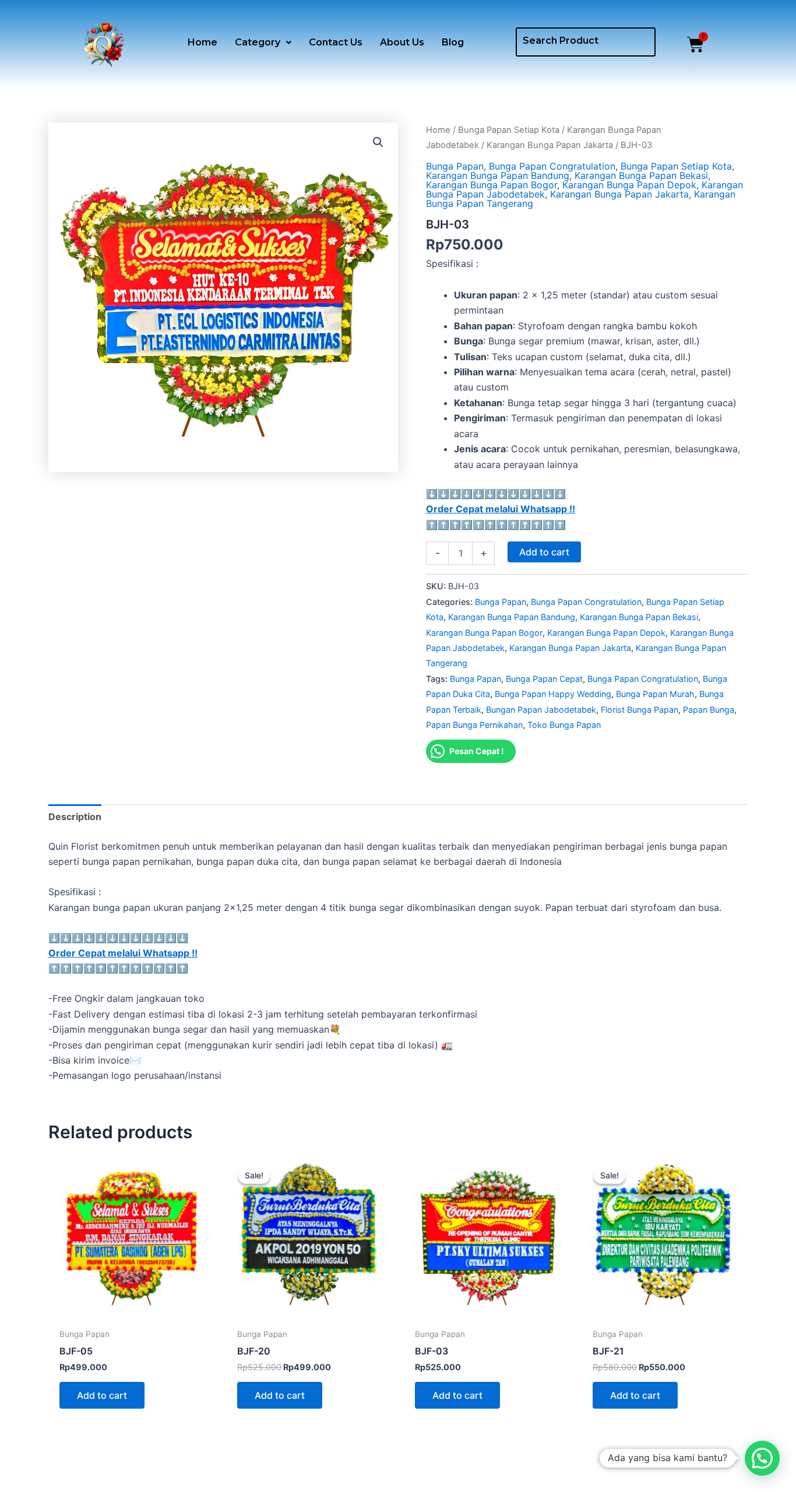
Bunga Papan (455, 166)
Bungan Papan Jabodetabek (541, 710)
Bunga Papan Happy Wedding (553, 694)
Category (257, 42)
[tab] (74, 816)
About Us (402, 42)
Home (202, 42)
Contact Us (335, 42)
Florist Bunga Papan (639, 710)
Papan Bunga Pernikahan (474, 725)
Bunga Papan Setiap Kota (508, 130)
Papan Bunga (708, 710)
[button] (263, 42)
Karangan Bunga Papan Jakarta (550, 145)
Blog (453, 42)
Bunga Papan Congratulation (552, 166)
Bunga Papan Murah (655, 694)
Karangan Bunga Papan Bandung (497, 175)
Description (74, 816)
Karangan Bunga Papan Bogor (491, 185)
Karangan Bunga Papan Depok (629, 185)
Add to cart (544, 552)
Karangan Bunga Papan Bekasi (641, 175)
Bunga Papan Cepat (544, 679)
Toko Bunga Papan (564, 725)
